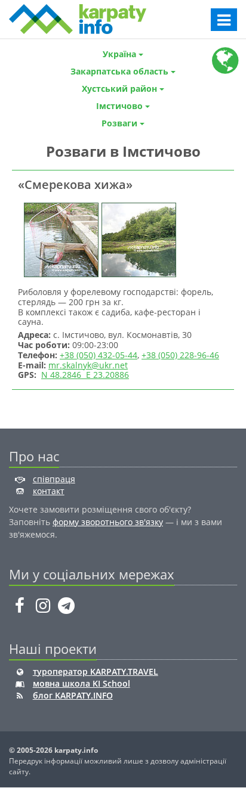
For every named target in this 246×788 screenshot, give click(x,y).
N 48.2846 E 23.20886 (85, 374)
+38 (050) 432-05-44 (98, 355)
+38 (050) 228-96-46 (180, 355)
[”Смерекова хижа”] (60, 238)
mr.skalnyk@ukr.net (88, 365)
